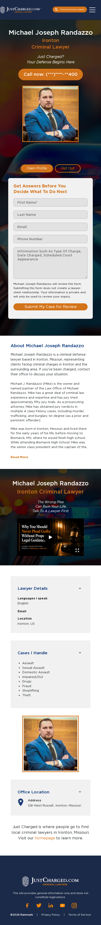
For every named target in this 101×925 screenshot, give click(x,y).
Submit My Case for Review (50, 307)
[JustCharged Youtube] (62, 905)
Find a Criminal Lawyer (72, 9)
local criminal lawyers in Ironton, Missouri (50, 832)
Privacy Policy (50, 914)
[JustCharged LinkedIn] (50, 905)
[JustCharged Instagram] (74, 905)
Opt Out (67, 168)
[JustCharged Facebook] (27, 905)
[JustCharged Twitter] (39, 905)
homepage (45, 838)
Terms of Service (79, 914)
